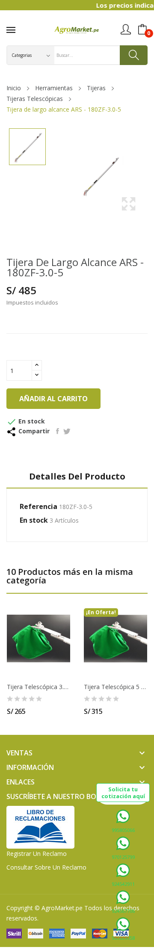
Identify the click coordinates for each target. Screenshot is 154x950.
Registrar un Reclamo (36, 853)
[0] (142, 29)
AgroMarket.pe (62, 908)
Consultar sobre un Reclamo (46, 867)
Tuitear (67, 431)
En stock (34, 520)
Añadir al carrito (53, 398)
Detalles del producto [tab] (77, 476)
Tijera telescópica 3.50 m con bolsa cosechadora (38, 687)
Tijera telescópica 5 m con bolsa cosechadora (115, 687)
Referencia (38, 506)
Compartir (57, 431)
